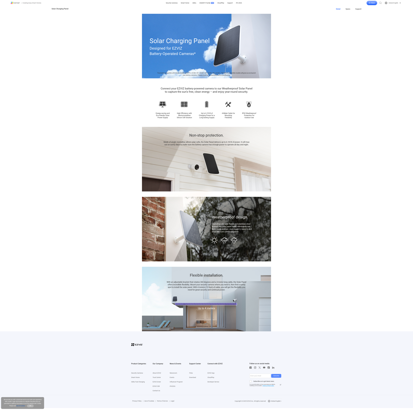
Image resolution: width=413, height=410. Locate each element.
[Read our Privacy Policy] (280, 384)
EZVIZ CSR (156, 386)
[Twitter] (260, 367)
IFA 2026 (239, 3)
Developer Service (213, 382)
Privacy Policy (137, 401)
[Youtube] (264, 367)
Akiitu (194, 3)
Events (172, 377)
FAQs (191, 373)
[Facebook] (251, 367)
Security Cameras (172, 3)
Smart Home (185, 3)
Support (230, 3)
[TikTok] (269, 367)
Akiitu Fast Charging (138, 382)
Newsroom (173, 373)
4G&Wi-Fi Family (206, 3)
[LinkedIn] (273, 367)
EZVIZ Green (157, 382)
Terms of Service (162, 401)
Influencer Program (176, 382)
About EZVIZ (157, 373)
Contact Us (156, 390)
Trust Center (157, 377)
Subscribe (276, 376)
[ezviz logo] (15, 3)
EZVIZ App (210, 373)
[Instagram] (255, 367)
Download (192, 377)
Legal (172, 401)
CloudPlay (220, 3)
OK (30, 406)
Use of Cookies (149, 401)
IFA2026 (172, 386)
